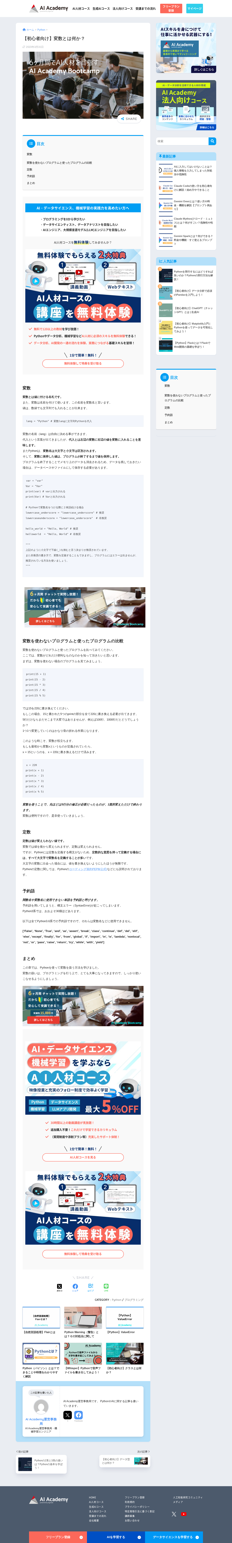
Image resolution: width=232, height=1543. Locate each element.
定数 (29, 169)
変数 (29, 154)
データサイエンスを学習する (173, 1537)
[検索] (212, 141)
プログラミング (134, 1299)
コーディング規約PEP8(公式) (88, 869)
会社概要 (94, 1520)
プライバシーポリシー (137, 1506)
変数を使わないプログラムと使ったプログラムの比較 (59, 162)
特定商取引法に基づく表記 (140, 1511)
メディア (178, 1502)
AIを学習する (116, 1537)
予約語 (31, 176)
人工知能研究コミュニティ (188, 1497)
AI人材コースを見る (83, 1157)
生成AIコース (101, 8)
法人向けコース (123, 8)
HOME (92, 1497)
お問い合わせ (132, 1520)
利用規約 (130, 1502)
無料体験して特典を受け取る (83, 363)
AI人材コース (81, 8)
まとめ (31, 182)
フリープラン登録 (171, 8)
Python (116, 1299)
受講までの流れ (146, 8)
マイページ (195, 8)
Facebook (78, 1421)
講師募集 (130, 1515)
